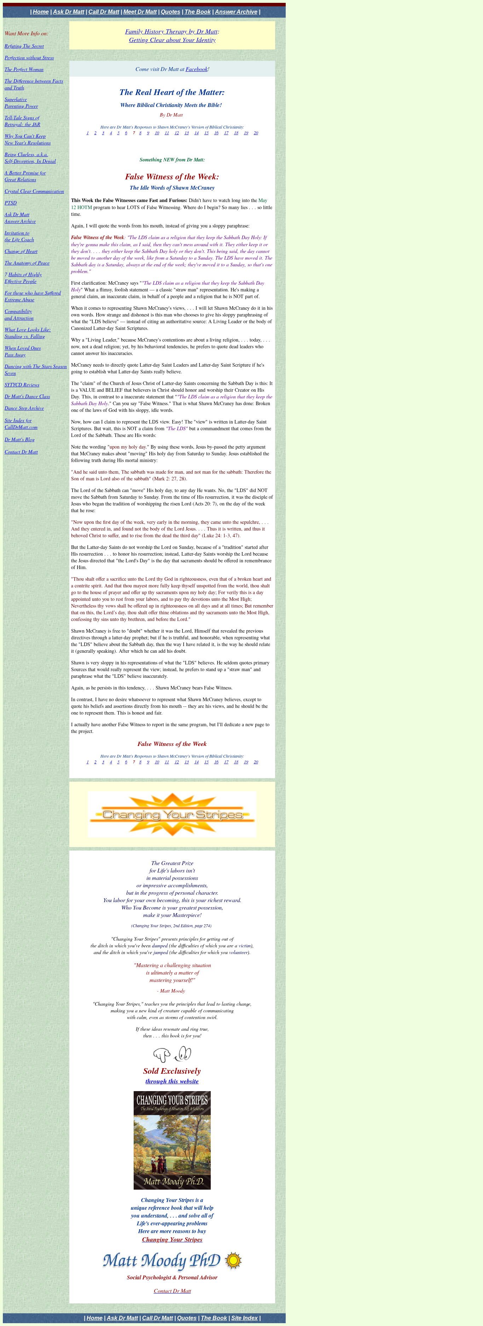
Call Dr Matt (103, 12)
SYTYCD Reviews (22, 384)
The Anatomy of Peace (27, 262)
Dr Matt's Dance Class (27, 396)
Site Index (244, 1318)
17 (226, 132)
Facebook (197, 68)
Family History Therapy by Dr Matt (171, 31)
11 (167, 132)
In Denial (46, 161)
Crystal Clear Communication (34, 191)
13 (187, 132)
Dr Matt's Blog (20, 439)
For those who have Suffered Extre (33, 296)
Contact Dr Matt (21, 451)
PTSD (11, 202)
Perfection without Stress (29, 57)
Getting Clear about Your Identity (172, 39)
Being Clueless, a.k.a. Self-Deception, (26, 157)
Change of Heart (21, 251)
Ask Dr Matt (68, 12)
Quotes (170, 12)
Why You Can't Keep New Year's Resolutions (28, 139)
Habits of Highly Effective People (23, 277)
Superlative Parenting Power (21, 102)
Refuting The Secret (24, 45)
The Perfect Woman (24, 69)
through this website (172, 1081)
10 (157, 132)
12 (177, 132)
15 (206, 132)
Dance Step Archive (24, 407)
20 (256, 132)
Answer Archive (236, 12)
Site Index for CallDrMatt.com (21, 423)
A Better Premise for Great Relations (25, 176)
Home (41, 12)
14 (196, 132)
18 (236, 132)
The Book (198, 12)
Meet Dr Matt (140, 12)
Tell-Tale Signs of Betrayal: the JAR (22, 121)
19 (246, 132)
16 (216, 132)
